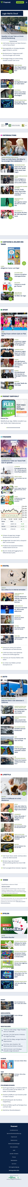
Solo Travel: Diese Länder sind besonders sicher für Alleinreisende (15, 857)
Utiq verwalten (14, 1147)
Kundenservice (14, 1130)
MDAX (3, 526)
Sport (5, 310)
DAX (3, 524)
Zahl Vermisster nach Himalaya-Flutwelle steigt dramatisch (13, 1050)
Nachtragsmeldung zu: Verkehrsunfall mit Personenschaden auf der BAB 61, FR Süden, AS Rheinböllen (15, 1089)
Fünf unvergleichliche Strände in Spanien (14, 868)
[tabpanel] (14, 28)
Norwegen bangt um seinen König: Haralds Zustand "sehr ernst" (13, 59)
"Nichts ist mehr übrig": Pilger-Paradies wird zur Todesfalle (15, 1030)
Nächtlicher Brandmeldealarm (11, 1110)
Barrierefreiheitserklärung (14, 1133)
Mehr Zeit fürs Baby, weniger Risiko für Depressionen (15, 1040)
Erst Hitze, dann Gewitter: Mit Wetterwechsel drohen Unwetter (13, 1045)
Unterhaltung (9, 135)
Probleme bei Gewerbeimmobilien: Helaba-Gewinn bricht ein (13, 546)
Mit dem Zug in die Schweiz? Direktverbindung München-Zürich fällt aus (14, 862)
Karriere (14, 1163)
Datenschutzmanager (14, 1143)
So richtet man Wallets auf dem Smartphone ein (12, 664)
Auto (4, 676)
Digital (5, 566)
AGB (14, 1150)
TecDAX (4, 529)
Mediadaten (14, 1160)
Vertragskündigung (14, 1167)
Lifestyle (6, 774)
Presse (14, 1157)
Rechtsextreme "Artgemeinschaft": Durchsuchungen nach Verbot (13, 54)
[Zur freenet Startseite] (5, 1)
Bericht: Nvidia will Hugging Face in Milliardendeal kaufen (13, 552)
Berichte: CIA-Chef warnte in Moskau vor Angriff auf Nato (14, 1035)
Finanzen (6, 437)
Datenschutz (14, 1140)
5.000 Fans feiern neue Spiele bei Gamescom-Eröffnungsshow (12, 653)
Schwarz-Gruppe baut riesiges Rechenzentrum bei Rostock (11, 536)
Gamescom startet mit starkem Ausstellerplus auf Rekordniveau (12, 648)
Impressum (14, 1137)
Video (5, 880)
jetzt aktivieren (7, 895)
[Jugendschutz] (14, 1177)
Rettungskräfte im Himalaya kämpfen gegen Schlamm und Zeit (14, 49)
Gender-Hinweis (14, 1153)
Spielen (5, 913)
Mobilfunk (20, 2)
